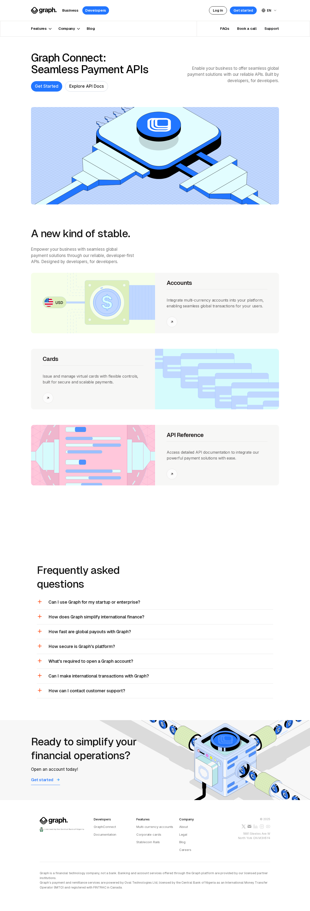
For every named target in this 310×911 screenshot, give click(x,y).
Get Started (46, 86)
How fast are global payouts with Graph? (89, 631)
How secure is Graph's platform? (81, 646)
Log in (218, 10)
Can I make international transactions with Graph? (98, 675)
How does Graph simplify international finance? (96, 616)
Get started (243, 10)
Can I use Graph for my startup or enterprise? (94, 602)
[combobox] (269, 10)
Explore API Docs (86, 86)
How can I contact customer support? (86, 690)
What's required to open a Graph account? (90, 661)
